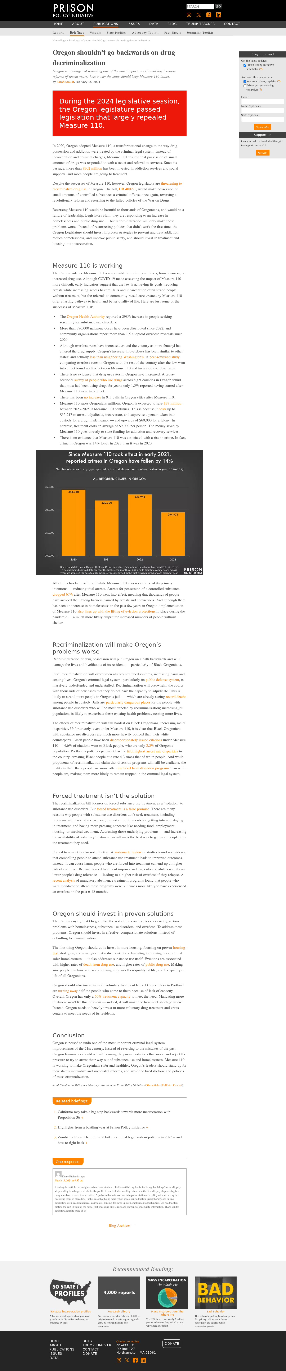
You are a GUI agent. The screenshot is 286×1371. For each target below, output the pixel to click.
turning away (68, 990)
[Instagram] (189, 14)
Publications (62, 1349)
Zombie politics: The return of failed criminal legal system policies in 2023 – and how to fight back (120, 1139)
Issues (56, 1354)
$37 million (172, 403)
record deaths (176, 696)
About (56, 1345)
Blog (87, 1341)
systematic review (128, 851)
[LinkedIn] (218, 14)
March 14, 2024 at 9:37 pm (69, 1180)
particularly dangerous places (128, 702)
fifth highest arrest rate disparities (152, 750)
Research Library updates (263, 81)
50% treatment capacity (112, 996)
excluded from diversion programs (143, 767)
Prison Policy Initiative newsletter (260, 67)
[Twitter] (198, 14)
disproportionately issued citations (136, 739)
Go (218, 7)
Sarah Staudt (65, 81)
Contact (177, 1085)
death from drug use (98, 964)
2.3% (150, 745)
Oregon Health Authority (86, 316)
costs (162, 408)
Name (251, 106)
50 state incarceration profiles (70, 1311)
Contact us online (127, 1341)
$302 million (92, 168)
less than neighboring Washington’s (117, 356)
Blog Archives (119, 1225)
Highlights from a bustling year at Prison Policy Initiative (103, 1127)
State (250, 115)
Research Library (119, 1311)
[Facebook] (208, 14)
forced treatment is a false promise (123, 808)
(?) (261, 69)
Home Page (59, 40)
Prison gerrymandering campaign (260, 87)
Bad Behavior (215, 1311)
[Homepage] (73, 10)
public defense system (162, 679)
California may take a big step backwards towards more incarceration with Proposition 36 (114, 1114)
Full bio (166, 1085)
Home (55, 1341)
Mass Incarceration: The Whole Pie (167, 1313)
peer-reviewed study (164, 356)
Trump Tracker (97, 1345)
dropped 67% (63, 594)
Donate (262, 153)
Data (54, 1358)
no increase (92, 397)
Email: (245, 97)
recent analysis (64, 880)
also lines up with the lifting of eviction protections (116, 611)
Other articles (152, 1085)
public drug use (157, 964)
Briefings (74, 40)
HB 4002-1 (127, 188)
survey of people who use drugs (98, 379)
